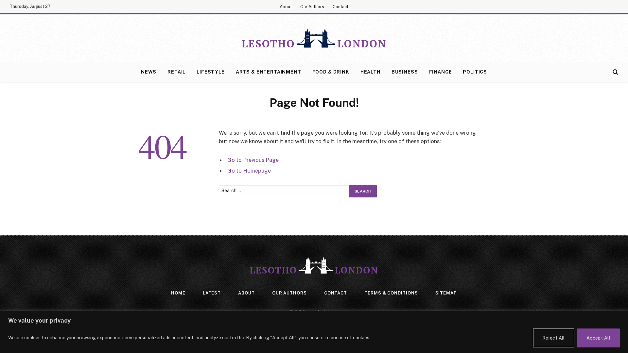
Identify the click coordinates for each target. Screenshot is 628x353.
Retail (176, 72)
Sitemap (446, 293)
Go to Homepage (249, 170)
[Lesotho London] (314, 38)
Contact (340, 6)
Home (178, 293)
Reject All (553, 338)
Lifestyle (211, 72)
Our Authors (312, 6)
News (148, 72)
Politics (475, 72)
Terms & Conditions (391, 293)
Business (405, 72)
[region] (314, 332)
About (286, 6)
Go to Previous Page (253, 160)
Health (370, 72)
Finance (440, 72)
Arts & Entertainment (268, 72)
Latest (212, 293)
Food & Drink (330, 72)
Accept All (598, 338)
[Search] (614, 72)
